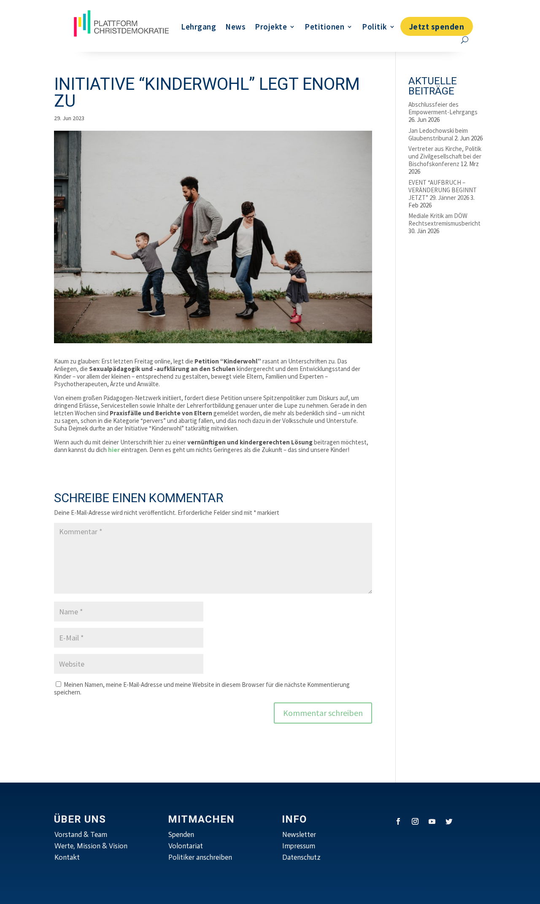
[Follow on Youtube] (432, 821)
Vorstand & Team (80, 834)
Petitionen (324, 27)
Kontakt (67, 857)
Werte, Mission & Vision (90, 846)
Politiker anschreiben (200, 857)
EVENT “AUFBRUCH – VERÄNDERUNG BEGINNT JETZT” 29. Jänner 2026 (442, 190)
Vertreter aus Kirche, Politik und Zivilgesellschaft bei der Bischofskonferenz (444, 156)
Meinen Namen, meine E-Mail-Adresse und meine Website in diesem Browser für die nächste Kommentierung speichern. (202, 688)
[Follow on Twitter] (449, 821)
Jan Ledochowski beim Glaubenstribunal (438, 134)
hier (114, 450)
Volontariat (185, 846)
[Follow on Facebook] (398, 821)
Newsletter (299, 834)
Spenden (181, 834)
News (235, 27)
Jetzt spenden (436, 27)
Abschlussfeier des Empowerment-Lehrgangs (443, 108)
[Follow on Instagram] (415, 821)
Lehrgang (198, 27)
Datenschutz (301, 857)
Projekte (271, 27)
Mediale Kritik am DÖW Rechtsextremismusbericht (444, 219)
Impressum (298, 846)
